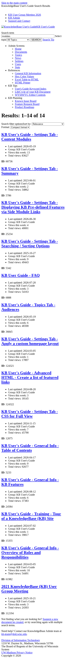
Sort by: (27, 123)
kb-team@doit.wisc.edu (14, 634)
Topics (18, 55)
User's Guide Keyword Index (30, 88)
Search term (7, 32)
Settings (19, 61)
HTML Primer (22, 82)
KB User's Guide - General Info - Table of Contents (30, 447)
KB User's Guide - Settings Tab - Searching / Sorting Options (29, 243)
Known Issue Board (25, 101)
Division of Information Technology (20, 640)
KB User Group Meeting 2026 (24, 14)
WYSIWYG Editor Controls (30, 94)
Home (18, 48)
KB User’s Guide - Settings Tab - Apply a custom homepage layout (30, 341)
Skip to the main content (14, 2)
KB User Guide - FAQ (20, 275)
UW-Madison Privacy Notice (16, 652)
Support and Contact (19, 20)
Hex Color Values (24, 76)
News (18, 58)
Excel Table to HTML (27, 79)
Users (18, 64)
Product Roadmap (24, 107)
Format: (5, 127)
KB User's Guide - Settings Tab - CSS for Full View (29, 413)
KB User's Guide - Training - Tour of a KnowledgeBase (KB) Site (31, 516)
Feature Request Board (27, 104)
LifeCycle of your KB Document (32, 91)
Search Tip (48, 39)
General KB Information (28, 73)
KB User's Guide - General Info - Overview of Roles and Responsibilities (30, 552)
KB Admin (14, 17)
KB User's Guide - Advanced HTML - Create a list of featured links (29, 377)
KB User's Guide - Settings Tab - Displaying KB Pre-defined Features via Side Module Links (32, 207)
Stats (17, 67)
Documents (21, 51)
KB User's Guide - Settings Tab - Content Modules (29, 136)
